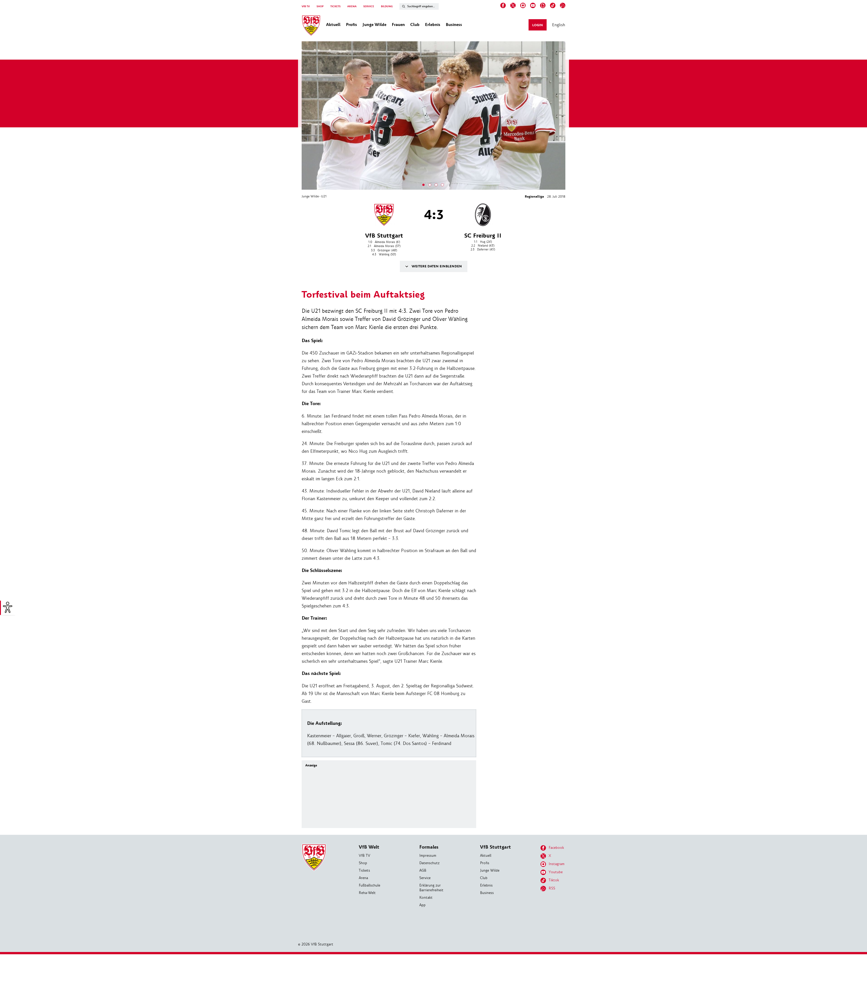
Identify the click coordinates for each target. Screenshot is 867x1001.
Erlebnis (486, 885)
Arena (363, 877)
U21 (323, 196)
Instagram (556, 863)
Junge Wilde (310, 196)
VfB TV (306, 6)
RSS (552, 888)
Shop (363, 863)
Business (487, 892)
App (422, 905)
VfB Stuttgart (495, 847)
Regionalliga (534, 196)
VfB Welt (369, 847)
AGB (422, 870)
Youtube (556, 872)
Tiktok (554, 880)
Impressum (427, 855)
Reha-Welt (367, 892)
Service (425, 877)
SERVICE (368, 6)
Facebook (556, 847)
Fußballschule (369, 885)
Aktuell (485, 855)
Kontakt (426, 897)
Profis (484, 863)
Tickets (364, 870)
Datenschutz (429, 863)
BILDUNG (387, 6)
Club (483, 877)
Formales (428, 847)
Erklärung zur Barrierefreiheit (431, 887)
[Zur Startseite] (311, 26)
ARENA (352, 6)
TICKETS (335, 6)
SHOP (320, 6)
